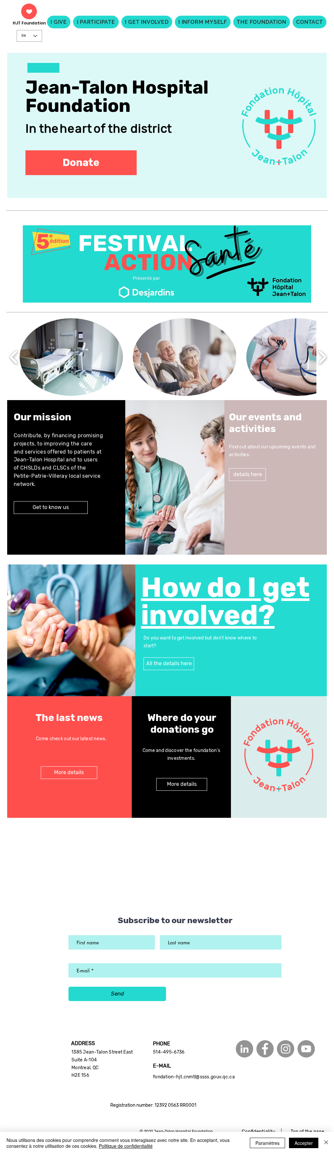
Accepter (304, 1143)
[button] (81, 162)
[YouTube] (306, 1048)
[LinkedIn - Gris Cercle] (244, 1048)
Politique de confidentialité (126, 1146)
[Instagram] (285, 1048)
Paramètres (267, 1143)
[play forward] (322, 357)
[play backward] (14, 357)
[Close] (326, 1143)
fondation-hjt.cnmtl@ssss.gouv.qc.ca (194, 1077)
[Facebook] (265, 1048)
